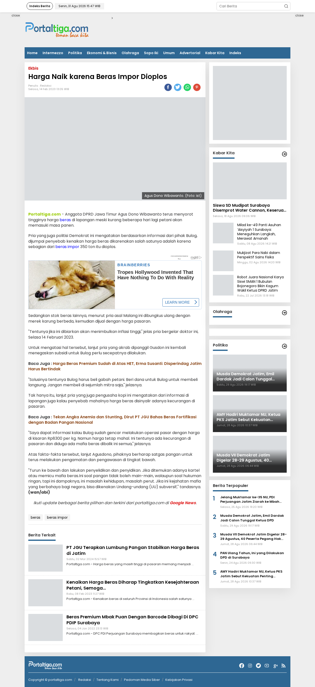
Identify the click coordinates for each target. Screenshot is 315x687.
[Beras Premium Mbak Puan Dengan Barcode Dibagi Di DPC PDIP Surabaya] (45, 627)
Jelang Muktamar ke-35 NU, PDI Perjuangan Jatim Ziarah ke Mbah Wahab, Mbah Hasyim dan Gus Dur (250, 499)
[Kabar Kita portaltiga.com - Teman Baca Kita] (284, 154)
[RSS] (283, 665)
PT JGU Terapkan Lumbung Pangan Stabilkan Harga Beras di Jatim (132, 550)
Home (32, 52)
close (16, 15)
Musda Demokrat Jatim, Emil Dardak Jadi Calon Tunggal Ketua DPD (252, 518)
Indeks (235, 52)
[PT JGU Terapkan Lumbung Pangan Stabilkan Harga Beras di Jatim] (45, 557)
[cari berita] (286, 6)
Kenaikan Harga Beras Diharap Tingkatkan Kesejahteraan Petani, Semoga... (132, 585)
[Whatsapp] (187, 87)
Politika (75, 52)
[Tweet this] (177, 87)
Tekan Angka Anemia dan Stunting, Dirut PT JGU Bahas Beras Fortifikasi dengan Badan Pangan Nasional (112, 419)
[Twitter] (258, 665)
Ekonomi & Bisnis (102, 52)
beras (65, 220)
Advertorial (190, 52)
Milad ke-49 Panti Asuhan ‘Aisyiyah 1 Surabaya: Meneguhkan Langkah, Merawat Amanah (259, 232)
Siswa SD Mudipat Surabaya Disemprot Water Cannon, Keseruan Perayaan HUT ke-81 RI (249, 208)
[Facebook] (241, 665)
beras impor (67, 247)
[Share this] (168, 87)
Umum (169, 52)
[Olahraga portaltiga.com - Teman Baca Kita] (284, 313)
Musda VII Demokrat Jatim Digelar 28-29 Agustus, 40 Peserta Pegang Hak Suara (253, 536)
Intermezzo (53, 52)
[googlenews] (275, 665)
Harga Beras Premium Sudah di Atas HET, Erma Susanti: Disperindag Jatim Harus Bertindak (115, 366)
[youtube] (267, 665)
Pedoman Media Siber (142, 679)
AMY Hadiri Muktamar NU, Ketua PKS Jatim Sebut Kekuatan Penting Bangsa (251, 574)
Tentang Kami (107, 679)
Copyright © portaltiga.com (50, 680)
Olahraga (130, 52)
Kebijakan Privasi (178, 679)
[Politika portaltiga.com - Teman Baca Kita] (284, 346)
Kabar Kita (214, 52)
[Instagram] (250, 665)
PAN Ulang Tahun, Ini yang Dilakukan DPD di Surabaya (252, 555)
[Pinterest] (197, 87)
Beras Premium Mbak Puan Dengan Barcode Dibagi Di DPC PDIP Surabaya (132, 619)
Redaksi (45, 86)
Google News (183, 503)
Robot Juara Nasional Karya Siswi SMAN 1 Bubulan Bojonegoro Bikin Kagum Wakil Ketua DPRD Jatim (260, 284)
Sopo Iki (151, 52)
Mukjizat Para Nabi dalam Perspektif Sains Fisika (258, 255)
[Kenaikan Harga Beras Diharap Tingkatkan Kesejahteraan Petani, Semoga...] (45, 592)
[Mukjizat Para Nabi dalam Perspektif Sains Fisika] (223, 260)
